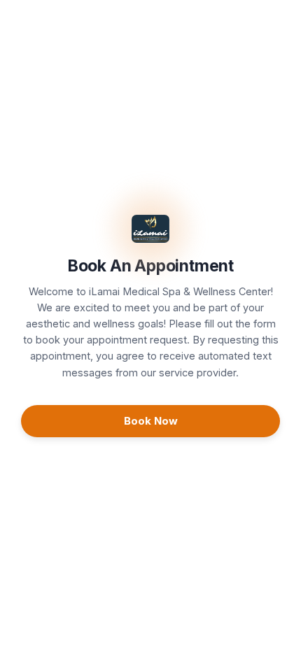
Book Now (151, 420)
